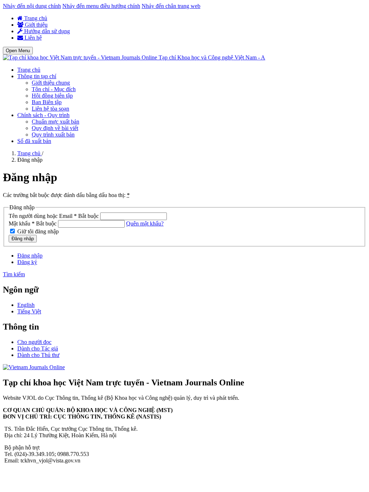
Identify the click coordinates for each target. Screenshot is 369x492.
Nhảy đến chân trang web (171, 6)
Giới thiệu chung (51, 83)
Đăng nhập (23, 238)
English (26, 305)
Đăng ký (27, 262)
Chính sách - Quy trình (43, 115)
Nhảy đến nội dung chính (32, 6)
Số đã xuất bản (34, 141)
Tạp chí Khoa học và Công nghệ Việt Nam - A (212, 57)
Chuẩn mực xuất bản (55, 121)
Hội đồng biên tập (52, 96)
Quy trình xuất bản (53, 134)
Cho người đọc (34, 342)
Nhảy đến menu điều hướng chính (101, 6)
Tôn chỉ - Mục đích (54, 89)
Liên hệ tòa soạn (50, 109)
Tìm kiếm (14, 274)
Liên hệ (32, 38)
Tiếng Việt (29, 311)
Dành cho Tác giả (37, 348)
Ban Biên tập (47, 102)
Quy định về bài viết (55, 128)
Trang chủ (35, 18)
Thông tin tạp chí (36, 76)
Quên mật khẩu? (145, 223)
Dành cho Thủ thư (38, 355)
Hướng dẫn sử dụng (46, 31)
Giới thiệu (35, 25)
